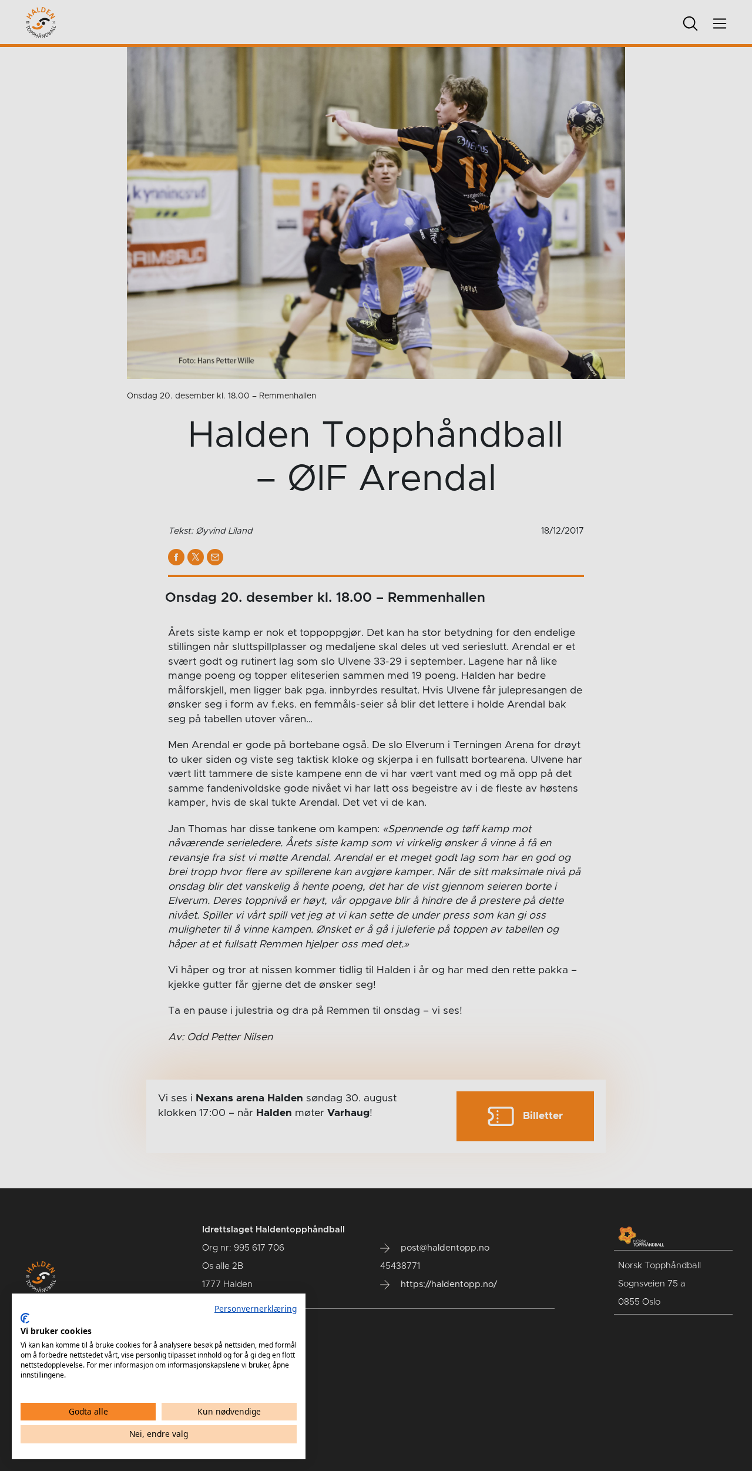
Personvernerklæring (255, 1308)
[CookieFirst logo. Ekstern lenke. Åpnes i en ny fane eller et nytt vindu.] (25, 1318)
